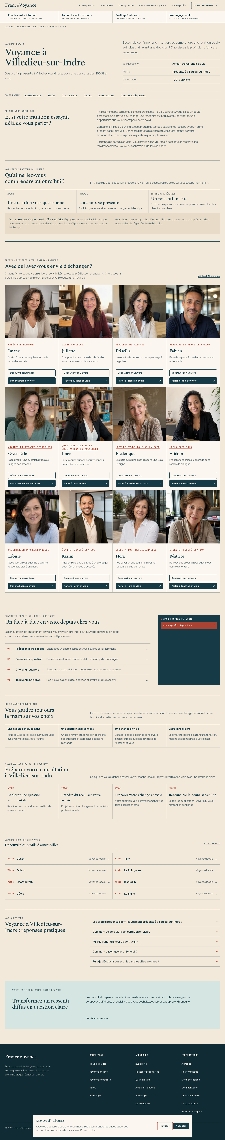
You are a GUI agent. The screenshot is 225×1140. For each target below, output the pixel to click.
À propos (186, 1063)
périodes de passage (130, 344)
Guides (88, 95)
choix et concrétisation (186, 549)
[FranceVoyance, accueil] (21, 5)
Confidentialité (190, 1087)
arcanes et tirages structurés (30, 447)
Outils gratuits (126, 5)
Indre (41, 26)
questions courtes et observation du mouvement (80, 447)
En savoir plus (88, 1130)
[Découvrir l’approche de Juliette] (85, 311)
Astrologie (95, 1095)
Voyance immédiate (100, 1079)
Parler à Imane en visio (32, 381)
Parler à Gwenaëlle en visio (32, 484)
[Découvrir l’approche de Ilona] (85, 414)
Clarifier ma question (98, 1018)
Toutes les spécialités (147, 1071)
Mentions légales (191, 1079)
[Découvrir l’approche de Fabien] (193, 311)
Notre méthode (190, 1071)
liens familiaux (73, 344)
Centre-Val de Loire (26, 26)
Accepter (181, 1125)
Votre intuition (32, 95)
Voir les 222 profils (209, 276)
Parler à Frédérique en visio (139, 484)
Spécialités (106, 5)
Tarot (93, 1087)
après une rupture (21, 344)
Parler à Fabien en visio (193, 381)
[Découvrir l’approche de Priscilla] (139, 311)
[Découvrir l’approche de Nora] (139, 516)
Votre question (87, 5)
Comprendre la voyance (152, 5)
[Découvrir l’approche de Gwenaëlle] (32, 414)
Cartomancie (142, 1103)
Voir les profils (178, 5)
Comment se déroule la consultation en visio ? (121, 931)
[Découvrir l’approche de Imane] (32, 311)
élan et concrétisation (78, 549)
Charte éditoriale (191, 1095)
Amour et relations (145, 1087)
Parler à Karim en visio (85, 586)
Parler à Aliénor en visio (193, 484)
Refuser (165, 1125)
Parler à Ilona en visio (85, 484)
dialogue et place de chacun (189, 344)
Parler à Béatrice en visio (193, 586)
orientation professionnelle (28, 549)
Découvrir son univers (22, 372)
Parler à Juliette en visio (85, 381)
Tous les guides (98, 1063)
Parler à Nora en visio (139, 586)
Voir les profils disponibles (189, 625)
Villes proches (106, 95)
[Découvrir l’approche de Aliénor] (193, 414)
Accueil (9, 26)
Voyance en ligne (99, 1071)
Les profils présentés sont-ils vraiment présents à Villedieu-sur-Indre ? (137, 921)
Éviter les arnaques (192, 1111)
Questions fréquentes (133, 95)
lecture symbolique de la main (138, 447)
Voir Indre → (212, 843)
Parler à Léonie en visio (32, 586)
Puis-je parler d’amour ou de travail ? (115, 941)
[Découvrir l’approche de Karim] (85, 516)
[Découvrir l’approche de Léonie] (32, 516)
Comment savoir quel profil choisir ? (115, 951)
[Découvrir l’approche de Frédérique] (139, 414)
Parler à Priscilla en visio (139, 381)
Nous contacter (190, 1103)
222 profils (141, 1063)
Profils (51, 95)
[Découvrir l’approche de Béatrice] (193, 516)
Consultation (69, 95)
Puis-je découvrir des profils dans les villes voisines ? (126, 961)
